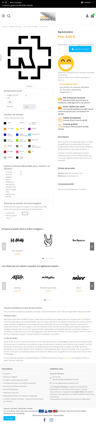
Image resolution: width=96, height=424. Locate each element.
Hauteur (10, 106)
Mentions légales (10, 377)
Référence (62, 176)
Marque (61, 173)
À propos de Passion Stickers (15, 386)
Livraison (7, 374)
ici (81, 319)
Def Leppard (17, 250)
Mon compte (16, 2)
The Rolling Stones (48, 288)
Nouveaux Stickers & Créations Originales (20, 396)
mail (68, 358)
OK (10, 102)
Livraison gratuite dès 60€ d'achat (17, 5)
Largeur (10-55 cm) (12, 96)
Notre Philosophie (10, 389)
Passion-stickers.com (73, 173)
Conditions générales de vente (15, 380)
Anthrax (17, 288)
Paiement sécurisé (10, 393)
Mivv (79, 288)
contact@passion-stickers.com (65, 383)
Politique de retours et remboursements (19, 383)
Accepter (9, 418)
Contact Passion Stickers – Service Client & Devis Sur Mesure (23, 400)
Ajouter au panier (82, 49)
